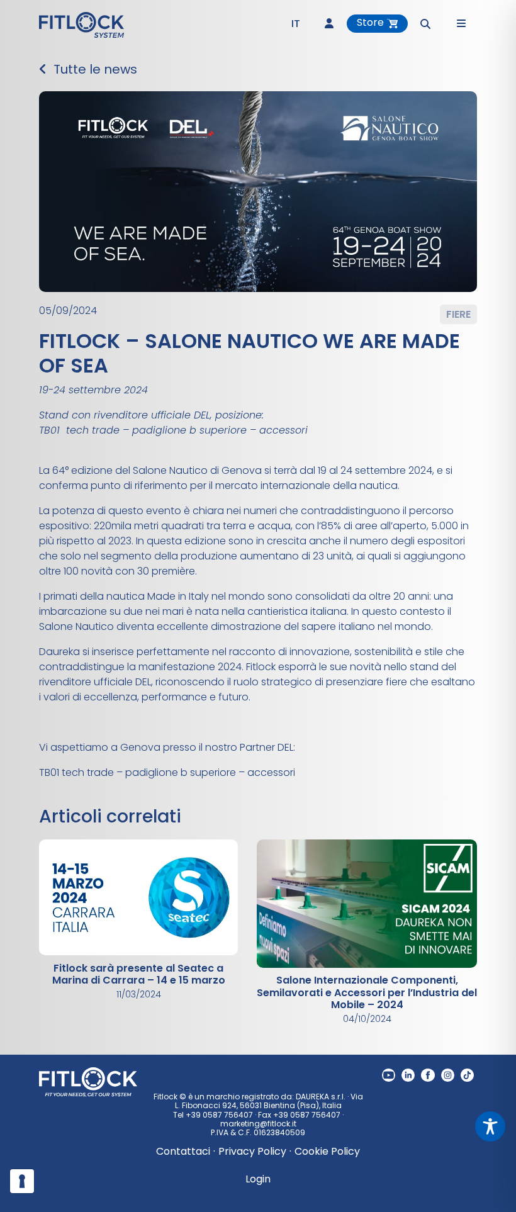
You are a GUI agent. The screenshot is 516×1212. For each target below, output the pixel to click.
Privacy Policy (252, 1151)
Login (258, 1179)
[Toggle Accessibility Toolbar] (490, 1126)
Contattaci (183, 1151)
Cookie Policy (327, 1151)
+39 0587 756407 (219, 1114)
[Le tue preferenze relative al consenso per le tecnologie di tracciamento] (22, 1181)
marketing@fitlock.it (258, 1123)
